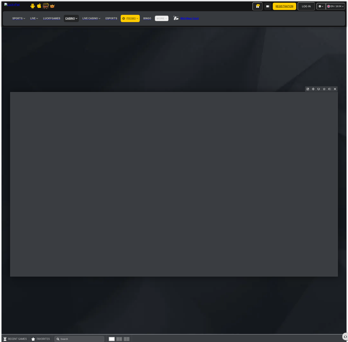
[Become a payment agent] (267, 6)
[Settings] (321, 6)
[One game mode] (112, 339)
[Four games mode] (127, 339)
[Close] (335, 89)
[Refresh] (318, 89)
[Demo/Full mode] (329, 89)
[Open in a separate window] (307, 89)
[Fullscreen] (313, 89)
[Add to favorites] (324, 89)
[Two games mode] (119, 339)
